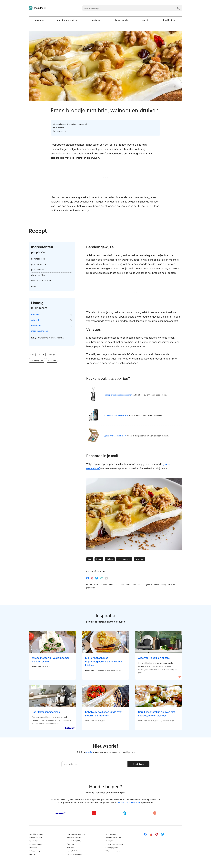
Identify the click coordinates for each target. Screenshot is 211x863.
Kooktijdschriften (73, 851)
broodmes (36, 325)
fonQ (154, 813)
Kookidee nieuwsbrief (113, 837)
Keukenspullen (122, 20)
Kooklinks (70, 847)
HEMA (94, 813)
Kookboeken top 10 (36, 851)
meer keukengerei (39, 331)
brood (41, 355)
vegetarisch (82, 124)
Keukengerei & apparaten (76, 834)
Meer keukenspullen (74, 837)
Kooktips (146, 20)
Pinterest (92, 578)
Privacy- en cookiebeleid (114, 844)
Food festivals (169, 20)
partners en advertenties (129, 802)
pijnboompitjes (36, 360)
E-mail (101, 578)
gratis (89, 752)
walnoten (52, 360)
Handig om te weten (74, 854)
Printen (106, 578)
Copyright (109, 841)
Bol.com (60, 813)
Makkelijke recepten (36, 834)
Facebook (87, 578)
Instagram (151, 834)
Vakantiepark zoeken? (113, 851)
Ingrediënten (33, 841)
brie (32, 355)
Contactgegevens (112, 847)
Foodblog (70, 844)
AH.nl (124, 813)
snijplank (35, 320)
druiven (52, 355)
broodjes (73, 124)
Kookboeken (96, 20)
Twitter (96, 578)
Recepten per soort (35, 837)
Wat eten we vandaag (67, 20)
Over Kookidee (111, 834)
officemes (35, 314)
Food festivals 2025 (74, 841)
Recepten (39, 20)
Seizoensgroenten (35, 844)
